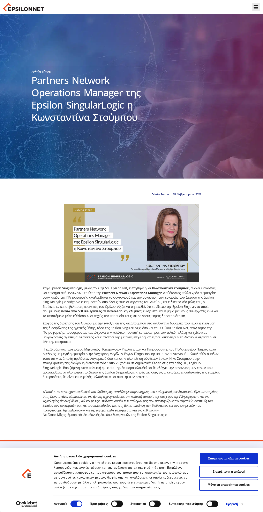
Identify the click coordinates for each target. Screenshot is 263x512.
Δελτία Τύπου (41, 72)
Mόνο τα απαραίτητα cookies (229, 484)
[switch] (117, 504)
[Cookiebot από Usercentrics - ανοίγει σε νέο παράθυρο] (27, 504)
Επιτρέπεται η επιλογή (228, 471)
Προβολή (232, 504)
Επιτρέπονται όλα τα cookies (229, 458)
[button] (256, 7)
